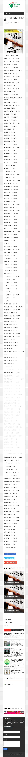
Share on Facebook (11, 553)
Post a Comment (9, 622)
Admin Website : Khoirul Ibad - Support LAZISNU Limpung (14, 754)
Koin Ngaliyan (6, 23)
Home (14, 625)
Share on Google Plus (11, 562)
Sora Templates (12, 753)
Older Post (22, 625)
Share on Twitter (10, 558)
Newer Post (6, 625)
